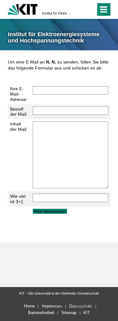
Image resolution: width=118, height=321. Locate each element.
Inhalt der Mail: (18, 126)
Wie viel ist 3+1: (17, 199)
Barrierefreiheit (41, 312)
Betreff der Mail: (18, 112)
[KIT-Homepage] (23, 9)
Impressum (52, 306)
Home (29, 306)
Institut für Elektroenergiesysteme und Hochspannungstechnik (57, 13)
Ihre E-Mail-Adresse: (19, 94)
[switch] (89, 9)
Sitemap (68, 312)
